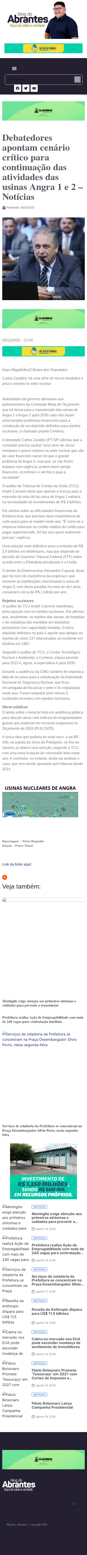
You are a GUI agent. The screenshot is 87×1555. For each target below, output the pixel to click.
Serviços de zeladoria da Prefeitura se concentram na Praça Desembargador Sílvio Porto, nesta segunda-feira (42, 1130)
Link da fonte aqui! (16, 864)
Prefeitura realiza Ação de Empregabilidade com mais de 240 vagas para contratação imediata (42, 1019)
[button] (14, 68)
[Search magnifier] (77, 79)
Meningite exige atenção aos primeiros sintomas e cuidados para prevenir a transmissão (39, 1003)
